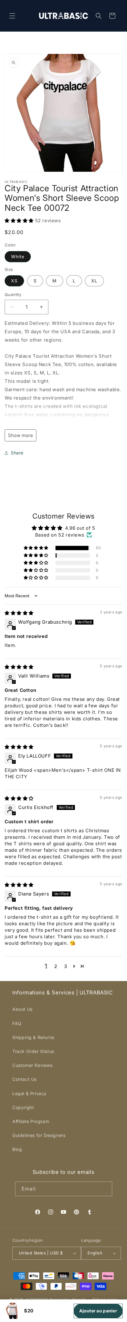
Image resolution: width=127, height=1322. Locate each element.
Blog (17, 1149)
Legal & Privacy (29, 1093)
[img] (19, 613)
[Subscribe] (105, 1189)
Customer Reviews (32, 1065)
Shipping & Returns (33, 1037)
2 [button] (55, 966)
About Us (22, 1009)
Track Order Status (33, 1051)
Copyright (23, 1107)
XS (14, 280)
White (17, 256)
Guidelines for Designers (38, 1135)
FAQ (17, 1023)
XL (94, 280)
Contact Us (24, 1079)
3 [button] (65, 966)
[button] (12, 16)
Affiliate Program (30, 1121)
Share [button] (17, 452)
